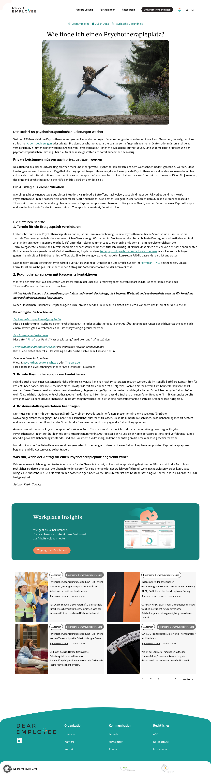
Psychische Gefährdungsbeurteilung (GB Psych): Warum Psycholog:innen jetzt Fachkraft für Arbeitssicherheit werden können (76, 586)
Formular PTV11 (151, 263)
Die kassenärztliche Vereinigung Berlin (37, 319)
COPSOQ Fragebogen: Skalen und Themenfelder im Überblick (168, 636)
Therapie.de (72, 362)
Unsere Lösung (84, 9)
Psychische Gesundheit (129, 24)
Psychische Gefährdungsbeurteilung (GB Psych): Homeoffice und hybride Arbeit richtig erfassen (76, 636)
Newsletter (116, 742)
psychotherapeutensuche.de (40, 362)
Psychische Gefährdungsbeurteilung (84, 574)
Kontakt (69, 749)
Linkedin (114, 734)
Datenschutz (161, 742)
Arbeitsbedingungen (39, 143)
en (193, 9)
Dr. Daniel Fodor (60, 596)
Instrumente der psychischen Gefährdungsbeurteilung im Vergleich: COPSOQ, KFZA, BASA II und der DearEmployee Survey (168, 586)
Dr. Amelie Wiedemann (154, 596)
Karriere (69, 742)
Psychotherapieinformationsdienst (34, 347)
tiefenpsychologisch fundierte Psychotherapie (128, 251)
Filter (31, 339)
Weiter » (188, 679)
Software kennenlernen (157, 9)
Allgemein (56, 574)
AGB (155, 734)
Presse (113, 749)
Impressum (160, 749)
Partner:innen (107, 9)
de (187, 9)
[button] (7, 769)
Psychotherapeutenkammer (30, 335)
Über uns (69, 734)
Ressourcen (128, 9)
